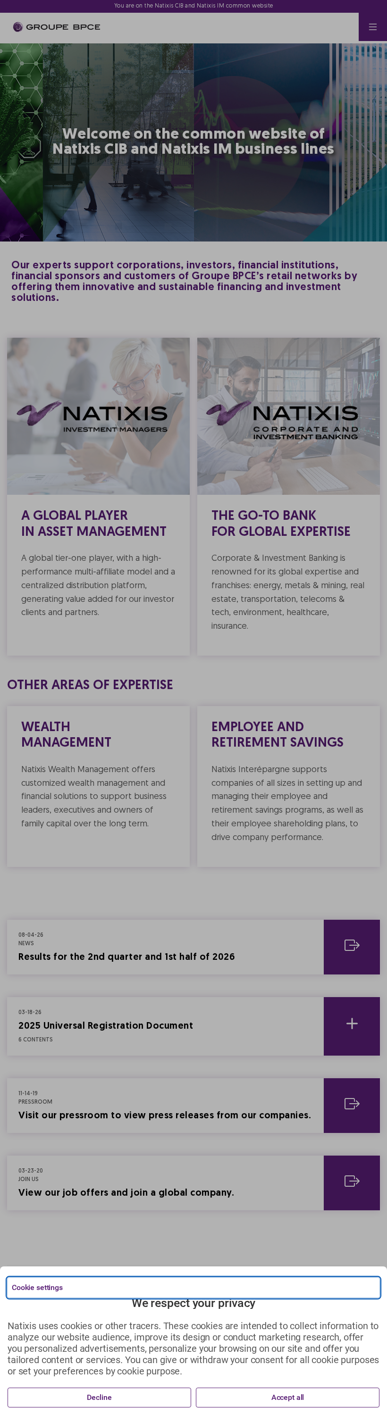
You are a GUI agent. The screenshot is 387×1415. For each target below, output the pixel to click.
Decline (99, 1397)
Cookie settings (37, 1287)
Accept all (287, 1397)
